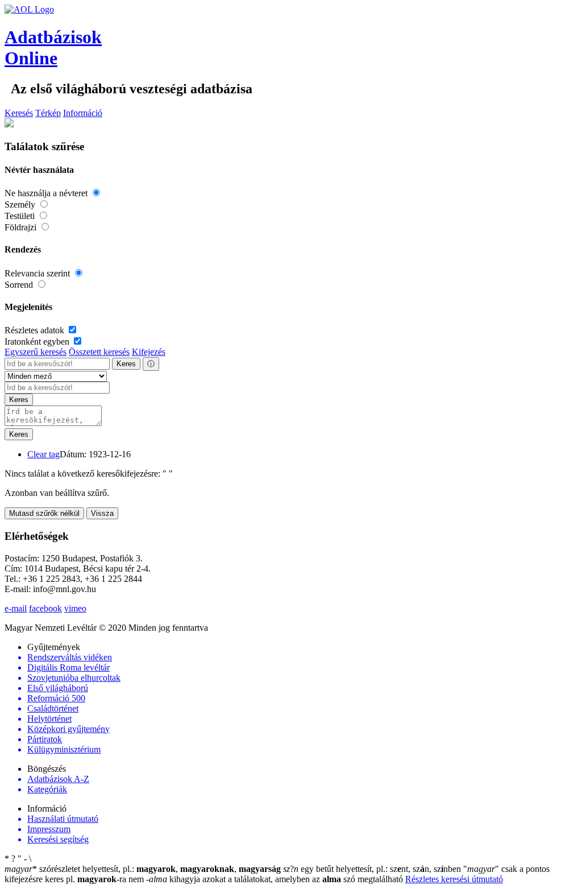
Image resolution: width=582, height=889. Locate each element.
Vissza (102, 513)
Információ (82, 113)
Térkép (48, 113)
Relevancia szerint (38, 273)
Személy (21, 204)
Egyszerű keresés (35, 352)
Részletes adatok (35, 330)
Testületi (21, 216)
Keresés (19, 113)
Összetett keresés (99, 352)
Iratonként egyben (38, 341)
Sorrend (20, 285)
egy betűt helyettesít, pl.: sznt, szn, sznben (373, 869)
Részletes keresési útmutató (454, 879)
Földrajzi (22, 227)
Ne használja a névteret (47, 193)
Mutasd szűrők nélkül (44, 513)
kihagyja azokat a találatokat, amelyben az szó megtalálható (275, 879)
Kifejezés (148, 352)
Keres (126, 363)
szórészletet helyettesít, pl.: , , (143, 869)
